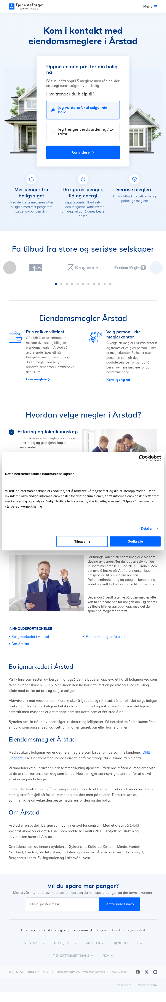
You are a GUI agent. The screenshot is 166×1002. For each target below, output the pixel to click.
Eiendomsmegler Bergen (89, 930)
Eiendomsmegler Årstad (105, 636)
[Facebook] (138, 972)
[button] (56, 284)
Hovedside (28, 930)
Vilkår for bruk (147, 985)
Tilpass (79, 541)
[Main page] (28, 6)
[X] (146, 972)
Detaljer (147, 528)
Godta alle (135, 541)
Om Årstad (20, 644)
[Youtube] (155, 972)
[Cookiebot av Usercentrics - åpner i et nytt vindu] (142, 458)
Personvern (123, 985)
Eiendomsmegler (53, 930)
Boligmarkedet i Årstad (30, 636)
